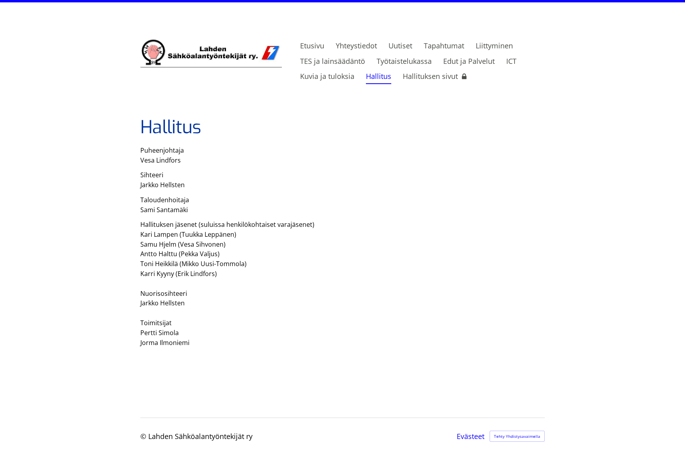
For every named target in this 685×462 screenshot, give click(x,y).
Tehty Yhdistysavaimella (517, 436)
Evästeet (470, 436)
